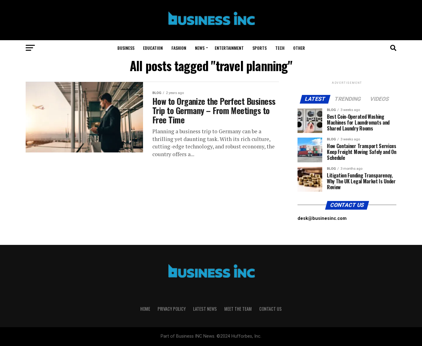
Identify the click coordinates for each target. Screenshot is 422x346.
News (200, 48)
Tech (280, 48)
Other (299, 48)
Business (125, 48)
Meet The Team (238, 308)
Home (145, 308)
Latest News (205, 308)
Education (153, 48)
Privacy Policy (172, 308)
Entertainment (229, 48)
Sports (259, 48)
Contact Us (270, 308)
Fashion (178, 48)
